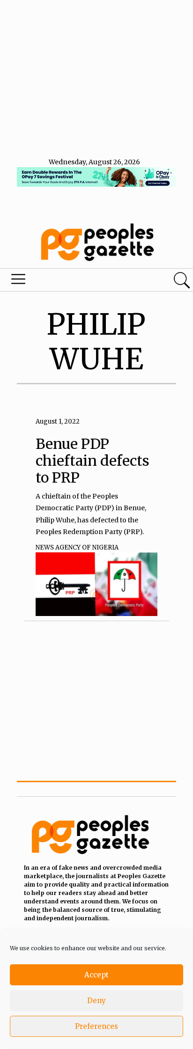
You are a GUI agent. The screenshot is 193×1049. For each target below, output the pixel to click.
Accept (96, 974)
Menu (65, 281)
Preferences (96, 1026)
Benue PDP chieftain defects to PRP (92, 460)
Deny (96, 1000)
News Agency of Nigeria (77, 547)
